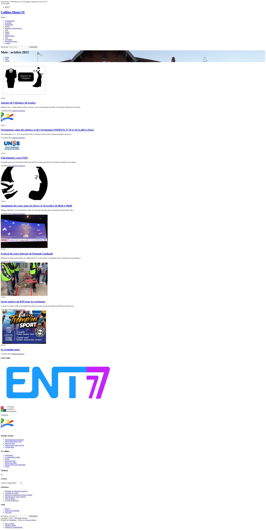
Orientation (8, 39)
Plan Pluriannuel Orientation (14, 440)
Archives (4, 483)
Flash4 (7, 32)
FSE (6, 38)
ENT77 (7, 7)
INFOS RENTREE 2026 (13, 441)
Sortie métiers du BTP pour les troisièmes (23, 301)
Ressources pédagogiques (13, 28)
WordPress (13, 520)
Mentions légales (10, 525)
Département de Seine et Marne (15, 497)
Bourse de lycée (10, 461)
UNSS (7, 34)
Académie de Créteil (11, 493)
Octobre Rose (9, 447)
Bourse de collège (11, 463)
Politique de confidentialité (13, 527)
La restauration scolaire (12, 457)
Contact (7, 43)
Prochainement (10, 21)
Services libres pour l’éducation (15, 465)
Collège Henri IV (13, 12)
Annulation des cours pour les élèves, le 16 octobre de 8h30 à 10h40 (36, 205)
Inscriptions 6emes (11, 41)
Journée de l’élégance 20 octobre (18, 102)
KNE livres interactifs (12, 510)
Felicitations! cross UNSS (14, 157)
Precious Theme (30, 520)
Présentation (9, 24)
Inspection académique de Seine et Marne (18, 495)
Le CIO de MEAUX (12, 500)
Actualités (8, 23)
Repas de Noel (10, 443)
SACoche (8, 512)
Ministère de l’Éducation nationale (16, 491)
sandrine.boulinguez (18, 111)
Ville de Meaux (10, 499)
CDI (6, 30)
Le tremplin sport (10, 349)
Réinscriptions (9, 36)
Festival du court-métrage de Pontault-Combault (27, 253)
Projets (7, 26)
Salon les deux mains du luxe (14, 445)
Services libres (9, 523)
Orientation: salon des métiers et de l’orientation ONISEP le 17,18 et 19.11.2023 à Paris (47, 129)
